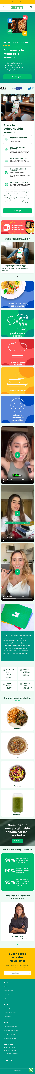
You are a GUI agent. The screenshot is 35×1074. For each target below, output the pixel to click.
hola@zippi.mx (11, 1050)
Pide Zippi (17, 840)
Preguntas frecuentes (10, 1026)
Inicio (5, 986)
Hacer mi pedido (17, 77)
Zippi (19, 1070)
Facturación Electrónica (11, 1030)
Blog (5, 998)
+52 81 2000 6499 (12, 1053)
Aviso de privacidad (10, 1034)
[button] (4, 7)
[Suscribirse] (29, 973)
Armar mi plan (17, 211)
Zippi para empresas (10, 1012)
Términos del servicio (10, 1038)
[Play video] (17, 455)
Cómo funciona (8, 990)
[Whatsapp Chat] (31, 1070)
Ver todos (17, 700)
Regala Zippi (7, 1016)
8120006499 (10, 1047)
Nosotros (6, 994)
